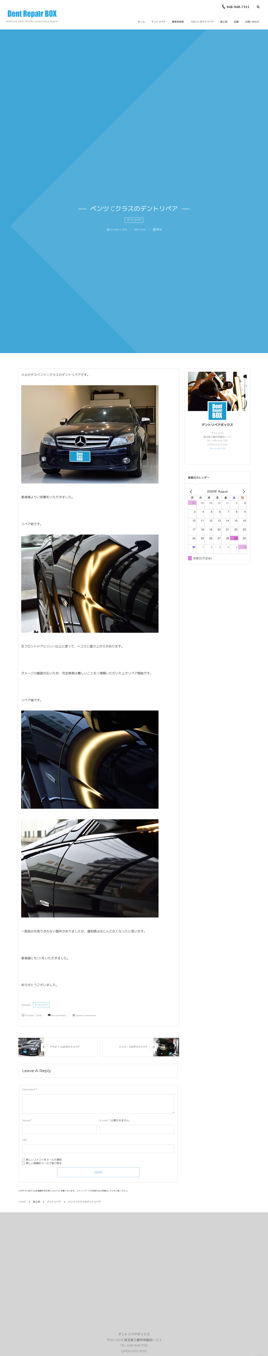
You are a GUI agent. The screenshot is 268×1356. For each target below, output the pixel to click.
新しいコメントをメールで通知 (44, 1160)
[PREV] (191, 491)
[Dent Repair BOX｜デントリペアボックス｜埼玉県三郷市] (32, 14)
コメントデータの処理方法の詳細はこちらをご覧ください (101, 1190)
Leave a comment (86, 1015)
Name (26, 1120)
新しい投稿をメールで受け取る (44, 1163)
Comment (28, 1089)
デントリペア (134, 220)
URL (24, 1140)
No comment (58, 1015)
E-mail (104, 1120)
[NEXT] (243, 491)
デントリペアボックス (217, 425)
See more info (217, 448)
